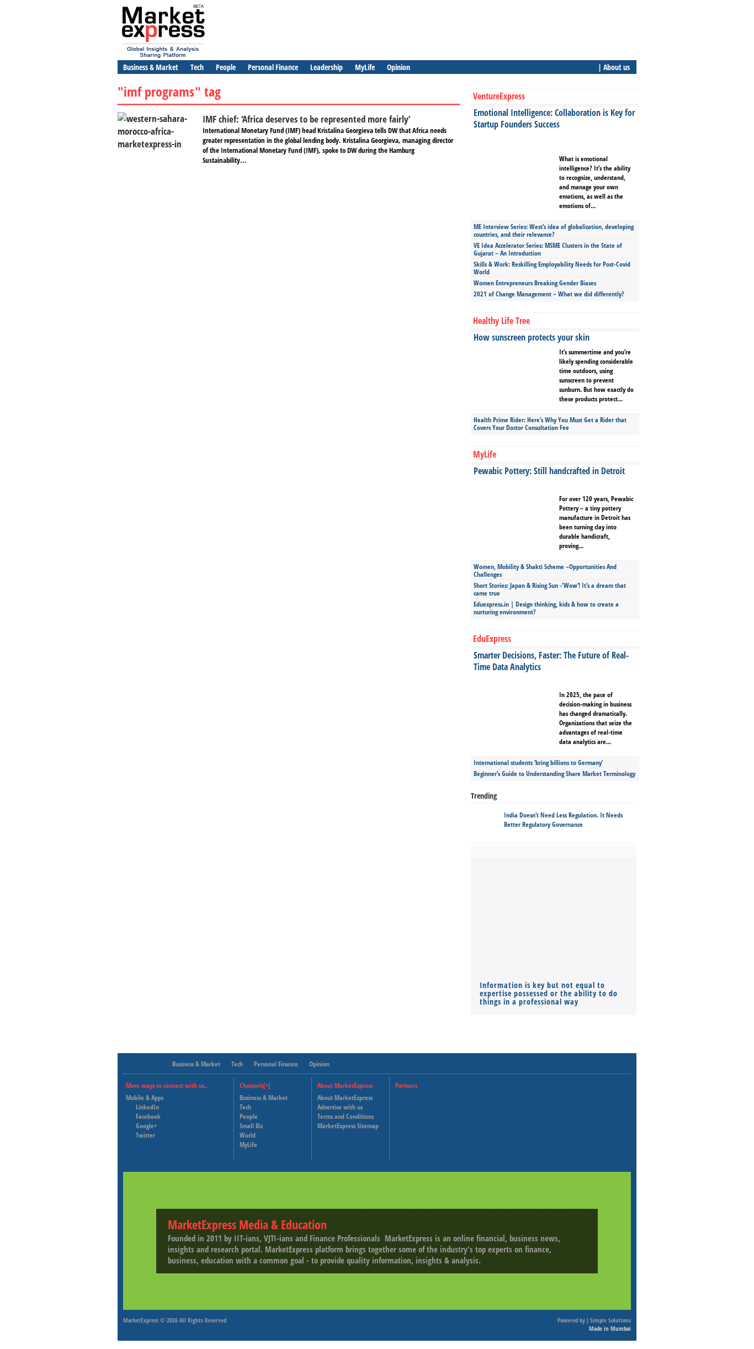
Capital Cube (422, 1117)
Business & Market (150, 67)
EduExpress (492, 639)
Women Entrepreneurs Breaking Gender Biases (535, 283)
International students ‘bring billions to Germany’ (538, 762)
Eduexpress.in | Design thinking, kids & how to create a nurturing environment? (546, 608)
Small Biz (251, 1125)
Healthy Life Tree (501, 321)
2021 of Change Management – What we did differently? (549, 294)
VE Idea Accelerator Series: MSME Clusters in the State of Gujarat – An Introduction (548, 249)
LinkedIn (147, 1107)
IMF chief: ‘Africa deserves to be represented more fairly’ (306, 119)
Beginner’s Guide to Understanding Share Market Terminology (554, 773)
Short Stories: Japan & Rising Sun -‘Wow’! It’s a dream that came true (550, 589)
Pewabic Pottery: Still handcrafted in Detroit (549, 471)
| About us (614, 67)
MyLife (365, 67)
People (226, 67)
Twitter (145, 1135)
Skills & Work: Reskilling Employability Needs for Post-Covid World (552, 268)
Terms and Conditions (345, 1116)
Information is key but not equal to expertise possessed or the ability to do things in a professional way (549, 993)
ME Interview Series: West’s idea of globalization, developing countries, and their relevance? (554, 230)
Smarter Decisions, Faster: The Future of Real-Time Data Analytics (551, 661)
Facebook (148, 1116)
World (248, 1135)
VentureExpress (499, 96)
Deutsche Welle (425, 1097)
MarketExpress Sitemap (348, 1125)
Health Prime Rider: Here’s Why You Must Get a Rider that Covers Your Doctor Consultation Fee (550, 423)
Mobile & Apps (144, 1097)
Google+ (146, 1125)
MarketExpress (140, 1320)
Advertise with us (340, 1107)
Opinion (398, 67)
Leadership (326, 67)
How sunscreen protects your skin (532, 337)
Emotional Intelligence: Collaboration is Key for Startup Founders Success (554, 118)
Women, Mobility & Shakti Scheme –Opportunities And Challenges (545, 570)
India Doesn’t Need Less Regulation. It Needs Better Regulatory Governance (563, 819)
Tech (197, 67)
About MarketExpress (345, 1097)
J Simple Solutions (609, 1320)
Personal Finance (273, 67)
